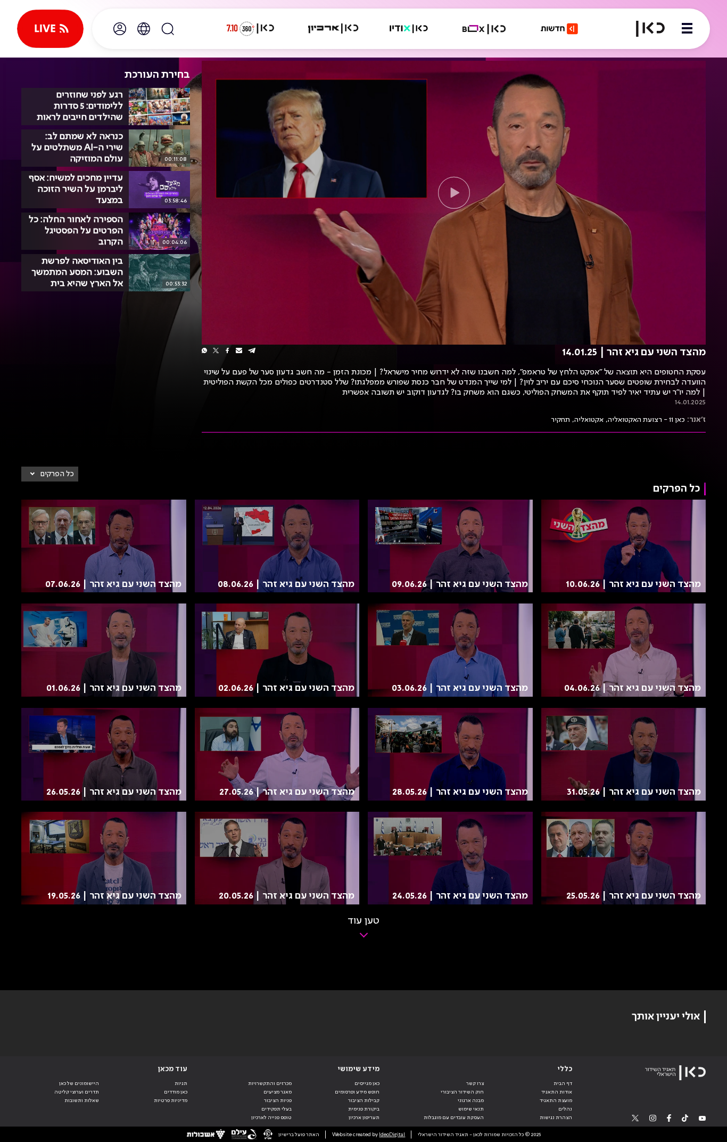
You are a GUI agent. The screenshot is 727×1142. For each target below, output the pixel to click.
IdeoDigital (392, 1134)
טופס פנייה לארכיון (271, 1117)
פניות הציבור (278, 1100)
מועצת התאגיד (556, 1100)
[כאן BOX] (484, 28)
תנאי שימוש (471, 1109)
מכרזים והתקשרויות (270, 1083)
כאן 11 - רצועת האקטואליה (646, 419)
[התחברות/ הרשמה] (119, 28)
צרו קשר (475, 1083)
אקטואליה (589, 419)
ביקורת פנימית (363, 1109)
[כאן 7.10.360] (250, 28)
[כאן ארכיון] (333, 28)
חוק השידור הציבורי (462, 1092)
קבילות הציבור (363, 1100)
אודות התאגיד (556, 1092)
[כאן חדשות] (559, 28)
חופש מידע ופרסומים (357, 1092)
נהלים (565, 1109)
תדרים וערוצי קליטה (76, 1092)
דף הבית (562, 1083)
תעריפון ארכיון (364, 1117)
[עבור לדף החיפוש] (167, 28)
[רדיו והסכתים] (408, 28)
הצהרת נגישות (556, 1117)
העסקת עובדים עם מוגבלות (454, 1117)
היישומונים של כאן (79, 1083)
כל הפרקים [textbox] (57, 474)
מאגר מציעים (277, 1092)
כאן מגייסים (366, 1083)
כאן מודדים (175, 1092)
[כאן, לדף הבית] (644, 28)
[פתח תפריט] (687, 29)
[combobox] (49, 474)
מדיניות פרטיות (170, 1100)
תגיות (181, 1083)
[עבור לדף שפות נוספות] (143, 28)
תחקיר (560, 419)
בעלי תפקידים (276, 1109)
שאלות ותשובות (81, 1100)
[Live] (50, 29)
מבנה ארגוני (471, 1100)
